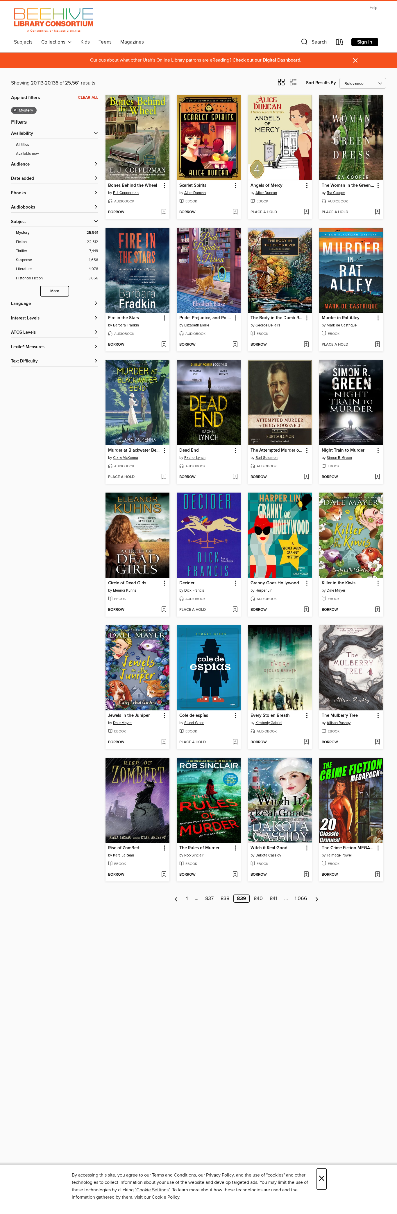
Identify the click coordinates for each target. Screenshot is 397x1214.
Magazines (132, 42)
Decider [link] (186, 583)
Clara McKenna (125, 457)
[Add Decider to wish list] (235, 610)
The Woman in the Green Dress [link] (348, 185)
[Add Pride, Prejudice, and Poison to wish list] (235, 345)
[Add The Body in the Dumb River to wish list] (306, 345)
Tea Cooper (336, 193)
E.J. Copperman (126, 193)
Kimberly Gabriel (268, 723)
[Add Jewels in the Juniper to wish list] (163, 742)
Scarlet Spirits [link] (192, 185)
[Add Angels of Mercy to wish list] (306, 212)
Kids (85, 42)
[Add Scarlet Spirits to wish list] (235, 212)
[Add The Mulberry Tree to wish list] (377, 742)
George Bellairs (267, 325)
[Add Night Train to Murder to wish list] (377, 477)
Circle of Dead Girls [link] (127, 583)
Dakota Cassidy (268, 855)
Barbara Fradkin (126, 325)
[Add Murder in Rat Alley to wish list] (377, 345)
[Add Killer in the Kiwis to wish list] (377, 610)
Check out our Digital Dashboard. (267, 60)
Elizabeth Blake (196, 325)
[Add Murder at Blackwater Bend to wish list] (163, 477)
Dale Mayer (336, 590)
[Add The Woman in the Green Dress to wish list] (377, 212)
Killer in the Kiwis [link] (338, 583)
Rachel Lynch (194, 457)
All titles (22, 144)
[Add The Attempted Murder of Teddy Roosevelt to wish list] (306, 477)
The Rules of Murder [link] (199, 848)
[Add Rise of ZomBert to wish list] (163, 875)
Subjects (23, 42)
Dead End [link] (189, 450)
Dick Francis (194, 590)
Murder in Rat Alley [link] (341, 318)
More (54, 291)
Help (373, 8)
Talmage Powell (340, 855)
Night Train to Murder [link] (343, 450)
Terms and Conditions (174, 1175)
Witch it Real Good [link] (269, 848)
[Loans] (339, 43)
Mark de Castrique (342, 325)
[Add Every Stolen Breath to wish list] (306, 742)
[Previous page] (176, 898)
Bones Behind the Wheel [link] (132, 185)
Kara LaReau (123, 855)
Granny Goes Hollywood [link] (275, 583)
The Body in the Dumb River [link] (277, 318)
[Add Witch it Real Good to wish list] (306, 875)
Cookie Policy (165, 1197)
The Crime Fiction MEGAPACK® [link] (348, 848)
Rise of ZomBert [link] (124, 848)
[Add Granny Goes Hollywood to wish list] (306, 610)
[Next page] (317, 898)
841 (273, 898)
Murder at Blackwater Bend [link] (134, 450)
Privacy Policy (220, 1175)
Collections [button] (54, 42)
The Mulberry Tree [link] (340, 715)
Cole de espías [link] (193, 715)
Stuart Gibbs (194, 723)
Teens (105, 42)
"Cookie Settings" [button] (152, 1190)
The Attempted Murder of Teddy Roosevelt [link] (277, 450)
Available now (27, 153)
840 (258, 898)
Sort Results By (321, 83)
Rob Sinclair (193, 855)
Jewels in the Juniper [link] (129, 715)
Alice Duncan (195, 193)
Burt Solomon (266, 457)
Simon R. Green (339, 457)
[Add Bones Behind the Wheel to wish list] (163, 212)
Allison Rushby (338, 723)
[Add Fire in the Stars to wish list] (163, 345)
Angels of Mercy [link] (266, 185)
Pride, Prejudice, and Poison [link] (206, 318)
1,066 (301, 898)
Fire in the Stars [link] (123, 318)
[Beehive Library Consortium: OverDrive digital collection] (54, 20)
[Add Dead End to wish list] (235, 477)
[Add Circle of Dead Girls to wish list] (163, 610)
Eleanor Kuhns (124, 590)
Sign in (364, 42)
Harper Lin (263, 590)
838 (225, 898)
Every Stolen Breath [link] (270, 715)
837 (209, 898)
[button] (313, 43)
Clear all (88, 97)
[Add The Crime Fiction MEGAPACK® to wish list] (377, 875)
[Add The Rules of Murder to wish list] (235, 875)
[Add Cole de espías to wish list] (235, 742)
